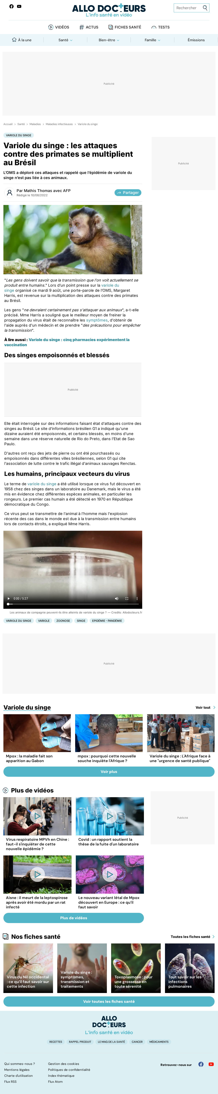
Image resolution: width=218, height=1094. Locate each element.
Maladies (35, 124)
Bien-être (107, 40)
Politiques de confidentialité (69, 1070)
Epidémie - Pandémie (107, 620)
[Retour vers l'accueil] (109, 10)
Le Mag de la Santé (111, 1042)
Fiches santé (128, 27)
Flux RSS (10, 1082)
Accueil (8, 124)
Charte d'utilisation (18, 1076)
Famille (150, 40)
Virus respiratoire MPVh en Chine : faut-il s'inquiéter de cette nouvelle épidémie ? (37, 844)
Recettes (55, 1042)
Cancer (137, 1042)
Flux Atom (55, 1082)
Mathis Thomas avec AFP (47, 190)
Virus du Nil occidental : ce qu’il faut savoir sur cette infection (28, 982)
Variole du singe (88, 124)
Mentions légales (17, 1070)
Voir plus (109, 771)
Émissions (196, 40)
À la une (25, 40)
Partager (131, 192)
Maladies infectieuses (59, 124)
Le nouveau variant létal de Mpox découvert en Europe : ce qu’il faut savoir (108, 902)
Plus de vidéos (32, 790)
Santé (63, 40)
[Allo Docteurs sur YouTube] (19, 6)
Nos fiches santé (35, 936)
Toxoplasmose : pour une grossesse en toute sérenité (133, 982)
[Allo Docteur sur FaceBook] (11, 6)
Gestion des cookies (63, 1064)
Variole (44, 620)
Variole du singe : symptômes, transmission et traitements (76, 979)
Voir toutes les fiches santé (109, 1001)
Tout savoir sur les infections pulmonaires (184, 982)
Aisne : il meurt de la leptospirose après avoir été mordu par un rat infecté (37, 902)
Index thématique (61, 1076)
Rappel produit (80, 1042)
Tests (164, 27)
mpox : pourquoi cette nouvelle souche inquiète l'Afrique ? (107, 758)
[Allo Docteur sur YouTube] (211, 1064)
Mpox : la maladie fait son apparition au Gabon (29, 758)
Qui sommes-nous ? (19, 1064)
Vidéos (62, 27)
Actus (92, 27)
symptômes (97, 320)
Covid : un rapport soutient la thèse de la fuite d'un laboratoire (108, 842)
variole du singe (41, 484)
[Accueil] (109, 1025)
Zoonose (63, 620)
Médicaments (159, 1042)
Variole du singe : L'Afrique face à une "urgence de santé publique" (180, 758)
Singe (81, 620)
